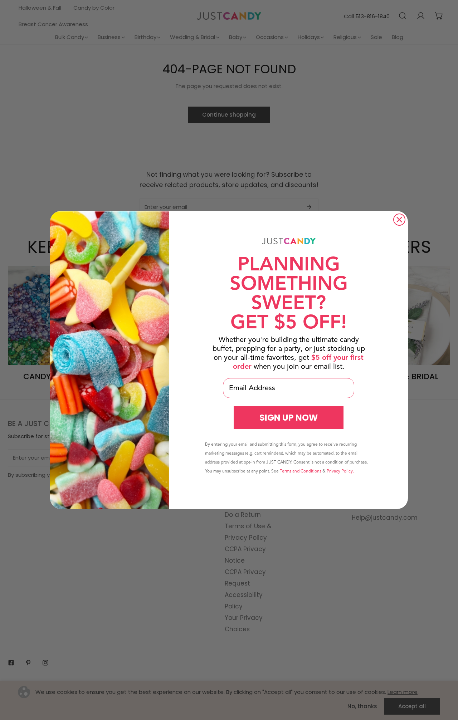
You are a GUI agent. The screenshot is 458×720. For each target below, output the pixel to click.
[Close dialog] (399, 219)
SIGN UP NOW (288, 417)
